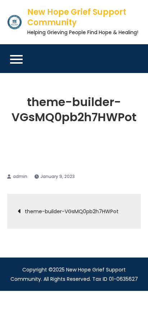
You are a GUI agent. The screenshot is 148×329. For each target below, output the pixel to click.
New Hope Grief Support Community (76, 17)
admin (20, 176)
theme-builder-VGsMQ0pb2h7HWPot (72, 211)
